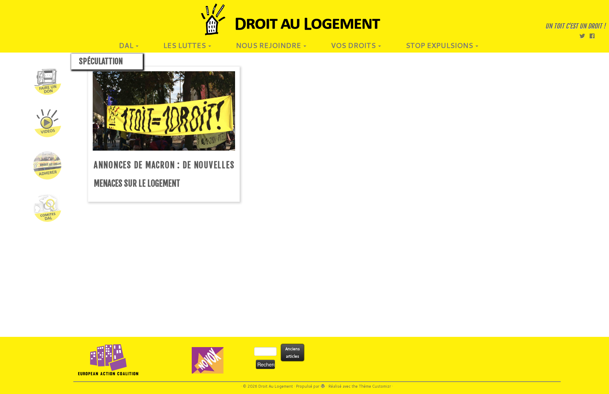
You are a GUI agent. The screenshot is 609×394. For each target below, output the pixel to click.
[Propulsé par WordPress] (322, 384)
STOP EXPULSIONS (440, 45)
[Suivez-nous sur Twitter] (584, 36)
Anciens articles (292, 352)
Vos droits (354, 45)
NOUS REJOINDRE (269, 45)
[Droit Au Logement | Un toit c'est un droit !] (304, 19)
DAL (127, 45)
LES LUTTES (185, 45)
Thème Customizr (375, 386)
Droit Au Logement (275, 386)
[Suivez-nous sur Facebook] (594, 36)
